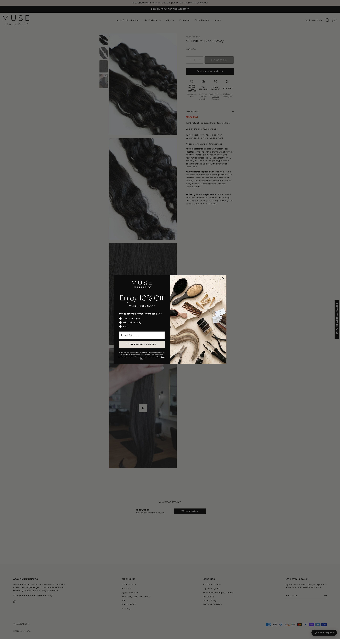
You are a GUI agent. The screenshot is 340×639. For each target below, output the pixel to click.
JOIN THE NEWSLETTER (141, 344)
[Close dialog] (223, 278)
